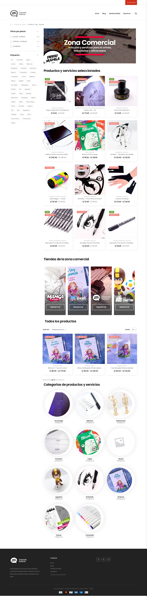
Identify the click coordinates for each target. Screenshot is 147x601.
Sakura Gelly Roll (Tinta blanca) (57, 110)
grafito (13, 89)
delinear (32, 77)
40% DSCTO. (114, 82)
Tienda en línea (114, 13)
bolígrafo (14, 68)
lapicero (27, 89)
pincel (13, 106)
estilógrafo (24, 85)
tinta (29, 114)
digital (21, 81)
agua (28, 60)
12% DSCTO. (82, 212)
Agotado (49, 85)
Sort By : (46, 330)
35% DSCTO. (82, 79)
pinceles (21, 106)
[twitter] (103, 559)
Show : (127, 330)
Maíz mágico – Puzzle (57, 199)
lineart (13, 93)
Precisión (88, 108)
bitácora (29, 64)
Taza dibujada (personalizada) (122, 368)
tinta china (15, 119)
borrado (23, 68)
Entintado (55, 108)
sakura (30, 106)
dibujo (13, 81)
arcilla (13, 64)
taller (22, 114)
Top (47, 79)
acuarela (20, 60)
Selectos (60, 108)
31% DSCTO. (49, 82)
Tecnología (100, 108)
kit (20, 89)
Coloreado (90, 535)
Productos (55, 307)
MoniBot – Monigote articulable (122, 154)
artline (21, 64)
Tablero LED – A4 (90, 110)
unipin (13, 123)
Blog (104, 13)
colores (32, 72)
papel (21, 102)
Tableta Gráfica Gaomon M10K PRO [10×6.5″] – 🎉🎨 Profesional (68, 154)
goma (34, 85)
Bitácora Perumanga (89, 154)
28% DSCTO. (82, 337)
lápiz (21, 93)
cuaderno (14, 77)
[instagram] (108, 559)
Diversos (52, 196)
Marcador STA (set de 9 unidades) (58, 243)
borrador (33, 68)
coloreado (23, 72)
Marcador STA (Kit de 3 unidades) (122, 243)
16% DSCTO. (49, 215)
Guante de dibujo (121, 199)
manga (28, 93)
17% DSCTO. (49, 168)
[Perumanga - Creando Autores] (18, 13)
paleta (13, 102)
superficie (26, 110)
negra (33, 98)
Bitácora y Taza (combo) (57, 368)
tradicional (26, 119)
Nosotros (126, 13)
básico (13, 72)
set (12, 110)
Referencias (119, 152)
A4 (12, 60)
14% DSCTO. (82, 126)
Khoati (60, 366)
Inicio (97, 13)
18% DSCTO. (114, 168)
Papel (83, 108)
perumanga (30, 102)
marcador (14, 98)
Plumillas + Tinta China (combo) (90, 199)
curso (24, 77)
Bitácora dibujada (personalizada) (89, 368)
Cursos (58, 535)
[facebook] (98, 559)
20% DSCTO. (114, 215)
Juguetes (57, 196)
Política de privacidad (58, 575)
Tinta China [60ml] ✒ (122, 110)
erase (28, 81)
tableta (13, 114)
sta (18, 110)
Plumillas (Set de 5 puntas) (90, 243)
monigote (25, 98)
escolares (14, 85)
